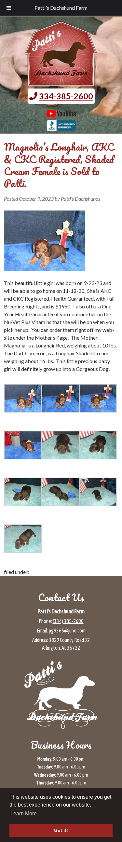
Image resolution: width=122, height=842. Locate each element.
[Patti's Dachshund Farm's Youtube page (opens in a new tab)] (61, 113)
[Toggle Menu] (9, 8)
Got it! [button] (61, 830)
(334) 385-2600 (68, 621)
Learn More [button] (23, 813)
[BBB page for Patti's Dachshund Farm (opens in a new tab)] (61, 128)
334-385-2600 (66, 96)
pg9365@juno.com (67, 630)
